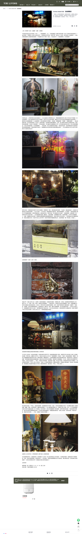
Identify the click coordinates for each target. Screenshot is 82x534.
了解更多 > (16, 481)
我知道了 (63, 480)
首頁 (4, 8)
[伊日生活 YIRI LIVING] (10, 3)
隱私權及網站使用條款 (26, 480)
